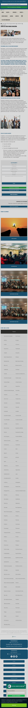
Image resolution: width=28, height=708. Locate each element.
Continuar (14, 705)
